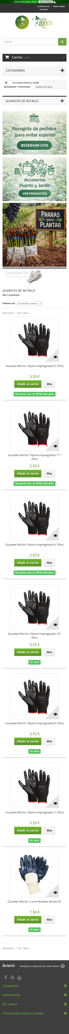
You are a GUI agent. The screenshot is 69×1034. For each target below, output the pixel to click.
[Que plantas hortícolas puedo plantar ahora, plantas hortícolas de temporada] (34, 2)
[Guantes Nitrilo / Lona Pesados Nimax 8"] (34, 875)
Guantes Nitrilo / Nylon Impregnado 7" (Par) (35, 812)
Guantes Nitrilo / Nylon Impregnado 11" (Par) (34, 457)
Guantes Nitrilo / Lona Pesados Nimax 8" (34, 901)
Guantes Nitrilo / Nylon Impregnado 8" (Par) (35, 723)
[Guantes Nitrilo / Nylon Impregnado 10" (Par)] (34, 607)
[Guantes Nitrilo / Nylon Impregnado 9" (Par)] (34, 339)
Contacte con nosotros (44, 7)
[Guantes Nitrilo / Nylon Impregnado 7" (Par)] (34, 786)
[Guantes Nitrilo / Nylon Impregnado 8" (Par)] (34, 696)
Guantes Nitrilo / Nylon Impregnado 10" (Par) (34, 635)
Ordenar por (9, 303)
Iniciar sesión (59, 6)
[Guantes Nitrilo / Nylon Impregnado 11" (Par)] (34, 428)
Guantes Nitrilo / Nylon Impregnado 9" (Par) (35, 366)
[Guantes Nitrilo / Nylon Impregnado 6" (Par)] (34, 518)
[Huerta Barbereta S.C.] (34, 22)
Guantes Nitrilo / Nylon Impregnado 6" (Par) (35, 544)
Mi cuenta (10, 1004)
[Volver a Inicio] (6, 83)
